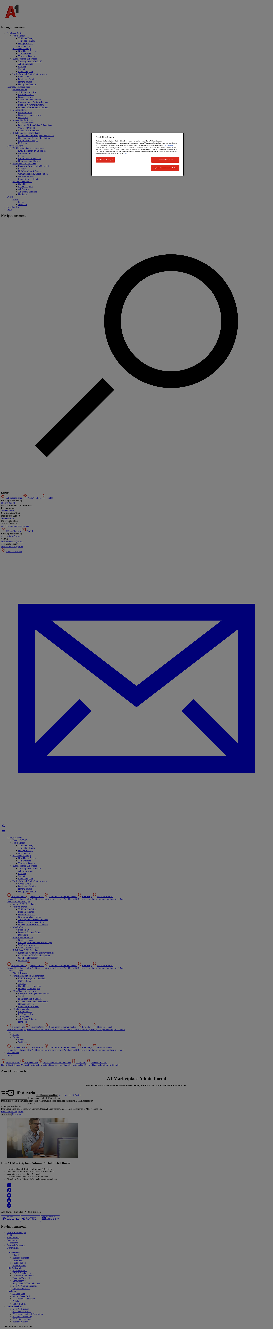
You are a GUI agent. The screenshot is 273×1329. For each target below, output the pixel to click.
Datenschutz (169, 145)
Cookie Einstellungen (105, 160)
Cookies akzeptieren (165, 160)
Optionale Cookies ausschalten (165, 168)
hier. (126, 153)
